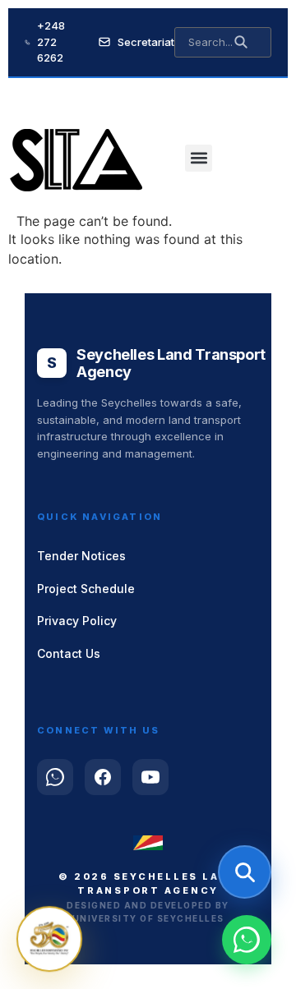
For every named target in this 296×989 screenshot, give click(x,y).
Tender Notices (81, 556)
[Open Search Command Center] (244, 872)
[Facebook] (103, 777)
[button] (198, 158)
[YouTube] (150, 777)
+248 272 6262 (51, 41)
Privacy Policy (77, 621)
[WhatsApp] (55, 777)
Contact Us (68, 653)
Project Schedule (86, 589)
